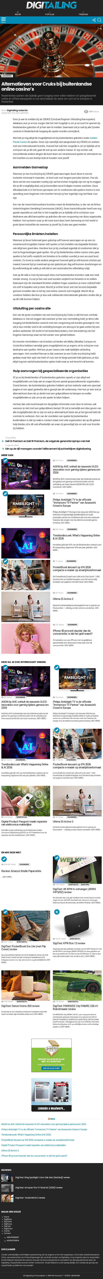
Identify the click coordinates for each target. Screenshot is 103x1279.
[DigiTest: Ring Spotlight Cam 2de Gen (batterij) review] (7, 1178)
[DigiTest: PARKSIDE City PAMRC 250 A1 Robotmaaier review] (77, 985)
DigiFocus (22, 817)
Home (6, 1217)
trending (83, 14)
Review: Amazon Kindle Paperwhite (21, 871)
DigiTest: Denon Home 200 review (20, 1006)
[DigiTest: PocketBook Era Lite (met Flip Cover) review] (25, 926)
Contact (7, 1233)
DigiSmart (8, 1229)
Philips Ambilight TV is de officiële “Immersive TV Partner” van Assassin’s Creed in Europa (74, 502)
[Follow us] (94, 20)
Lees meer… (67, 487)
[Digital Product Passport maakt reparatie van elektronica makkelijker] (25, 801)
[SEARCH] (99, 20)
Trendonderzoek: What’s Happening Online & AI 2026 (76, 537)
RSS (53, 1119)
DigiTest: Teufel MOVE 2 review (30, 1197)
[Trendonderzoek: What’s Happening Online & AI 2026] (25, 543)
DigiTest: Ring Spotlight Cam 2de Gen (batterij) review (42, 1177)
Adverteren (13, 1241)
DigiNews (72, 460)
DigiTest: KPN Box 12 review (69, 943)
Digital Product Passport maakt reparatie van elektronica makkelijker (24, 823)
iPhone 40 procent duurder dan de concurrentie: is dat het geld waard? (72, 632)
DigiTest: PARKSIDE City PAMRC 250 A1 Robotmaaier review (75, 1007)
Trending (5, 460)
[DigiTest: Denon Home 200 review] (25, 985)
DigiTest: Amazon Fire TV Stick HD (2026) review (38, 1187)
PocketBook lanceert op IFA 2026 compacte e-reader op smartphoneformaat (77, 569)
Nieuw (18, 14)
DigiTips (85, 884)
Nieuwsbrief (13, 1237)
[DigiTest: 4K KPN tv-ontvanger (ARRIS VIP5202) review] (77, 870)
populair (57, 912)
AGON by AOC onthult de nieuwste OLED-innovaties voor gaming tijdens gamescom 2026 (76, 469)
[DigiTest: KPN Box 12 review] (77, 924)
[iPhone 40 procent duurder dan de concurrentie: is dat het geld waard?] (25, 638)
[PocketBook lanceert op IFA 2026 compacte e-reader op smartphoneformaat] (25, 575)
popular (49, 14)
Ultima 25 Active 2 (63, 599)
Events (7, 1231)
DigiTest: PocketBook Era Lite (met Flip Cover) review (23, 948)
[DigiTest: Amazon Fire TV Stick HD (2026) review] (7, 1188)
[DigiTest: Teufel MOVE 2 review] (7, 1198)
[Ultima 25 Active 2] (25, 607)
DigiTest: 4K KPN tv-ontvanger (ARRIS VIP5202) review (74, 890)
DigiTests (73, 884)
